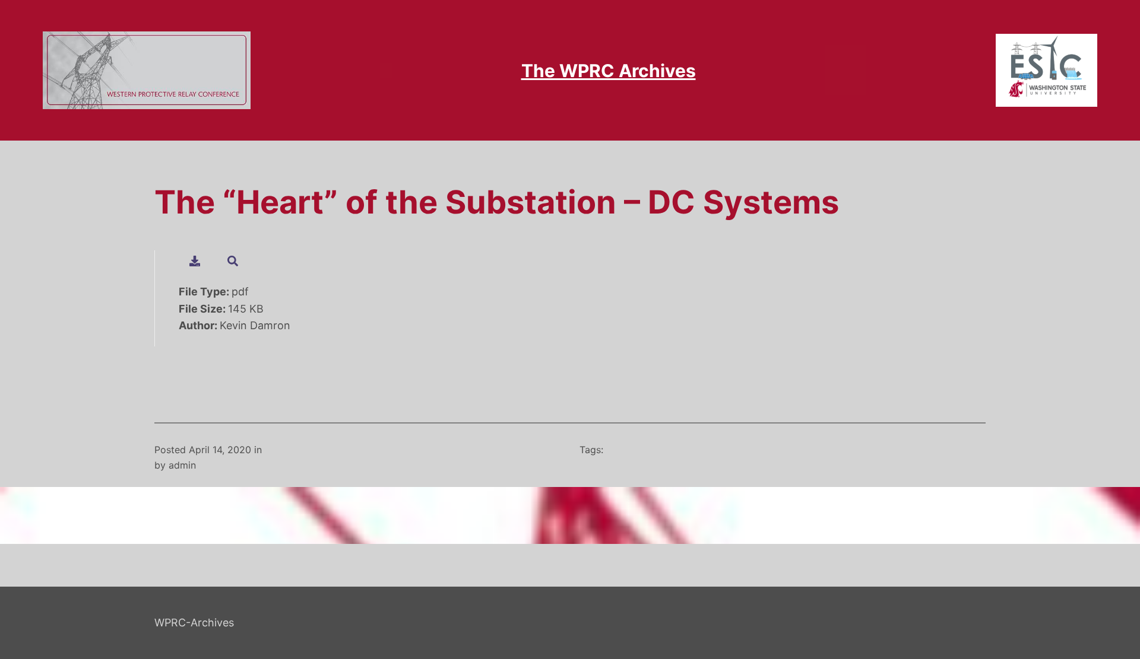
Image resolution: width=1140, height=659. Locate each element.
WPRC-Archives (194, 622)
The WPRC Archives (608, 70)
